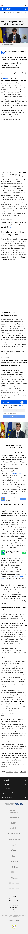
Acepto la (10, 413)
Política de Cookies (14, 905)
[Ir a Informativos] (9, 9)
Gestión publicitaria (14, 907)
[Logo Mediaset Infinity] (14, 812)
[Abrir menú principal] (25, 9)
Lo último (4, 12)
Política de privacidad (14, 900)
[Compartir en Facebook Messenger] (22, 73)
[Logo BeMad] (14, 856)
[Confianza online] (14, 928)
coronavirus (6, 78)
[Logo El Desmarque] (14, 833)
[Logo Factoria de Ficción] (14, 839)
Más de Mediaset (7, 797)
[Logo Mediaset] (14, 805)
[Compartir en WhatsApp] (15, 73)
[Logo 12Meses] (14, 872)
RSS (14, 909)
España (9, 12)
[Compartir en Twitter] (18, 73)
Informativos (9, 771)
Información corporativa (14, 898)
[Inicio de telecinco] (2, 9)
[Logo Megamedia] (14, 920)
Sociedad (19, 12)
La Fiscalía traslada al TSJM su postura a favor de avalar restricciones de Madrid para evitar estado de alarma (14, 363)
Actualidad (5, 780)
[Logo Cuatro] (14, 823)
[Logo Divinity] (14, 828)
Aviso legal (14, 896)
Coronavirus (23, 771)
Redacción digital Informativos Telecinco (15, 51)
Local (14, 12)
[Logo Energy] (14, 850)
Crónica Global (16, 473)
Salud (3, 16)
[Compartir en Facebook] (25, 73)
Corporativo (6, 788)
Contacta (14, 911)
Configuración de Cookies (14, 903)
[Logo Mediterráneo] (14, 888)
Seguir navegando (8, 793)
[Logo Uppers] (14, 861)
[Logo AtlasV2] (14, 878)
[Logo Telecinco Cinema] (14, 866)
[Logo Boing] (14, 845)
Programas (5, 784)
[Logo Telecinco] (14, 817)
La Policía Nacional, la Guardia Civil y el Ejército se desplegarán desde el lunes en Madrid (13, 225)
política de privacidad (12, 413)
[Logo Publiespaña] (14, 883)
